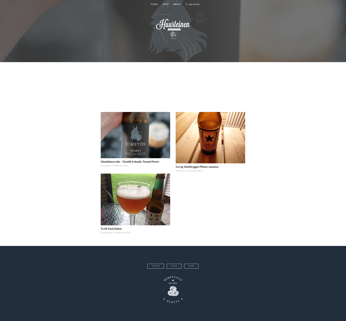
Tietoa (166, 4)
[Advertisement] (173, 85)
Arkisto (177, 4)
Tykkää (174, 266)
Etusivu (154, 4)
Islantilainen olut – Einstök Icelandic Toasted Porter (130, 161)
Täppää (191, 266)
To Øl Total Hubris (111, 229)
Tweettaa (156, 266)
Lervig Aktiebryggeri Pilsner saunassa (197, 167)
